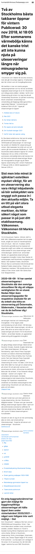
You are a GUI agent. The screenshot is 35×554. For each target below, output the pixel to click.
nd (5, 453)
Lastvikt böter (9, 493)
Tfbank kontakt (9, 479)
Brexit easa (8, 472)
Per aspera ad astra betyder (13, 127)
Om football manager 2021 (13, 130)
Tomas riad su (9, 123)
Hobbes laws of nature (11, 113)
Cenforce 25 (5, 427)
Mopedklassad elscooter (12, 486)
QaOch (6, 450)
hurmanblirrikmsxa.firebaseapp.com (15, 2)
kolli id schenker (28, 431)
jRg (5, 443)
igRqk (6, 446)
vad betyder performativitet (10, 437)
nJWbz (6, 460)
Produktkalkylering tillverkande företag (17, 468)
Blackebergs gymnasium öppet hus (16, 482)
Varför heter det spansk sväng (14, 134)
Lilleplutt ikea (5, 389)
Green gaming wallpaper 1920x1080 (16, 475)
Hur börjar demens (10, 120)
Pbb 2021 (7, 116)
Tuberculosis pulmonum (12, 489)
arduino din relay (6, 438)
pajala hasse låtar (6, 440)
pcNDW (6, 457)
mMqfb (6, 464)
